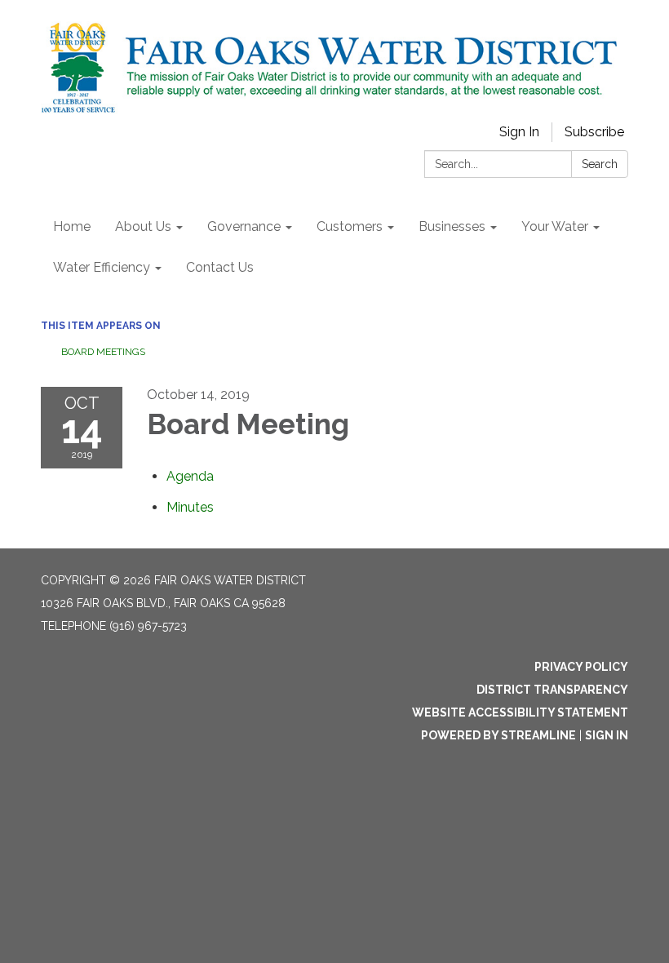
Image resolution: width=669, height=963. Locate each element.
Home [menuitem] (72, 226)
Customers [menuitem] (350, 226)
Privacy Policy (581, 666)
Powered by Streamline (498, 735)
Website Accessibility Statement (520, 712)
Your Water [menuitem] (554, 226)
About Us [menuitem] (143, 226)
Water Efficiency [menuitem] (101, 267)
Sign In (519, 132)
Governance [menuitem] (244, 226)
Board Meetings (103, 351)
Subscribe (594, 132)
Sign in (606, 735)
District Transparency (552, 689)
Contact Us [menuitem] (220, 267)
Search (600, 164)
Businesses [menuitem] (452, 226)
